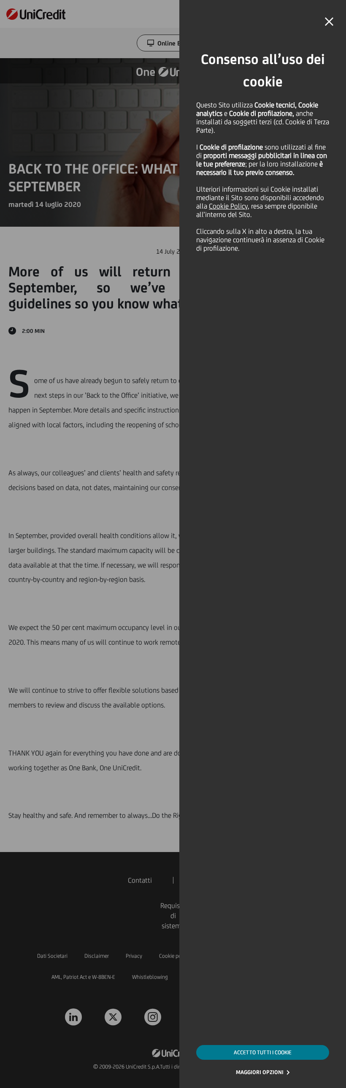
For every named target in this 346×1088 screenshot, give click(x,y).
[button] (329, 22)
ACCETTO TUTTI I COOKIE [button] (263, 1052)
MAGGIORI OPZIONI (260, 1072)
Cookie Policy (228, 206)
